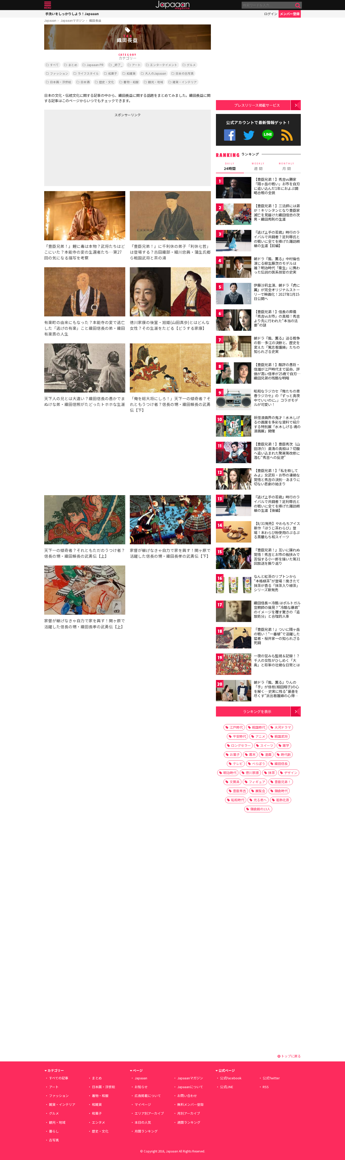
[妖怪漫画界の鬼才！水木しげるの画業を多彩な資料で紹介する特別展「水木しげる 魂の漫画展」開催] (233, 426)
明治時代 (229, 772)
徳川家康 (252, 772)
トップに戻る (290, 1056)
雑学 (286, 745)
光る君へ (260, 799)
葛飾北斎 (282, 799)
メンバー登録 (290, 13)
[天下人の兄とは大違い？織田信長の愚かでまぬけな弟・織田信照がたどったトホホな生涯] (84, 368)
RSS (287, 135)
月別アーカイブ (188, 1113)
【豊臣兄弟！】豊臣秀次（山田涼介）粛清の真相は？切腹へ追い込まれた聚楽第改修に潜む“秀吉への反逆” (277, 450)
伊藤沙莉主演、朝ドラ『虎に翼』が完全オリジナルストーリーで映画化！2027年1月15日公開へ (277, 291)
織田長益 (95, 20)
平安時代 (239, 736)
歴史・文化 (106, 82)
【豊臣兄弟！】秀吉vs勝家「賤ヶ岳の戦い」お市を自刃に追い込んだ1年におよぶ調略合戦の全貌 (277, 185)
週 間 (258, 166)
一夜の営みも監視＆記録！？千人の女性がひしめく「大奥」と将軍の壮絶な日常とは (277, 660)
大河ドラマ (283, 727)
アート (136, 65)
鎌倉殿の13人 (260, 809)
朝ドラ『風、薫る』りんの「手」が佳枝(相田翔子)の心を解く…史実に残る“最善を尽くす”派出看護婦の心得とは (276, 691)
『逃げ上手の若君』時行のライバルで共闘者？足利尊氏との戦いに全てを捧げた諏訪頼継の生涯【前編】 (277, 238)
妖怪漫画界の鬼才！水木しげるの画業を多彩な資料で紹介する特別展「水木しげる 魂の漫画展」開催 (277, 424)
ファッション (59, 73)
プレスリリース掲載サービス (257, 105)
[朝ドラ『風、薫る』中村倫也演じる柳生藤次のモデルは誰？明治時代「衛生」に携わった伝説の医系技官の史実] (233, 267)
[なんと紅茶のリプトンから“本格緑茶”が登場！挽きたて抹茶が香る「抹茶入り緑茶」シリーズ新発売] (233, 585)
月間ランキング (146, 1131)
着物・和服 (131, 82)
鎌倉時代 (281, 790)
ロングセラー (241, 745)
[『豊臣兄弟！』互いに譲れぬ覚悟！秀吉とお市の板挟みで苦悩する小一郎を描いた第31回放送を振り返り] (233, 559)
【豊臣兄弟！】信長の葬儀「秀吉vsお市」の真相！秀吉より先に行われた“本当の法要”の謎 (277, 318)
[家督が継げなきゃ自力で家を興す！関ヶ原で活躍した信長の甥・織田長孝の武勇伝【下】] (170, 520)
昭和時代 (237, 799)
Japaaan (172, 5)
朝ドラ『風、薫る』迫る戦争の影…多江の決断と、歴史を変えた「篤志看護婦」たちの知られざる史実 (277, 344)
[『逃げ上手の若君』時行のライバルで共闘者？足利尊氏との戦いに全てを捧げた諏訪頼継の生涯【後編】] (233, 506)
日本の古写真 (185, 73)
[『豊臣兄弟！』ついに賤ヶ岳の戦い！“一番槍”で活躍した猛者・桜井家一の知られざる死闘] (233, 638)
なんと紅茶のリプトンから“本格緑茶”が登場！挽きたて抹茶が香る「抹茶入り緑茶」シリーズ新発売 (277, 583)
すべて (54, 65)
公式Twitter (249, 135)
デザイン (290, 772)
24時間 (230, 166)
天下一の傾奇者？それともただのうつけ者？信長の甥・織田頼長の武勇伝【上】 (84, 553)
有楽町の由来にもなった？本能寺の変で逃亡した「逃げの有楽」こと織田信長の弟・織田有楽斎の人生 (84, 328)
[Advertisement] (86, 150)
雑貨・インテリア (185, 82)
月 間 (286, 166)
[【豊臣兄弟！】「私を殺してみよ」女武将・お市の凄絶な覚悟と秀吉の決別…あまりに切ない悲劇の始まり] (233, 479)
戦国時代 (258, 727)
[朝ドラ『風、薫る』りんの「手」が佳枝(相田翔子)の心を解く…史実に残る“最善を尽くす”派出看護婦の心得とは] (233, 691)
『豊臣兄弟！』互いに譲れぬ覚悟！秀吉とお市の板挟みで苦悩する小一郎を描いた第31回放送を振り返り (277, 556)
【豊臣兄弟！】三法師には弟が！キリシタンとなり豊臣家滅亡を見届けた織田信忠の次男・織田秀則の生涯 (277, 212)
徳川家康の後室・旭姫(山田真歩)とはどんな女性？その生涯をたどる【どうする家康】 (170, 325)
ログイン (270, 13)
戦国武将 (281, 736)
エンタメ (98, 1122)
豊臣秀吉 (239, 790)
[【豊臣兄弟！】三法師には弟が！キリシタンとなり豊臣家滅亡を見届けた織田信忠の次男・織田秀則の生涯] (233, 214)
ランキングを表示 (257, 711)
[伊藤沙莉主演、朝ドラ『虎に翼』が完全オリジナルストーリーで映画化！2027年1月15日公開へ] (233, 294)
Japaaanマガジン (73, 20)
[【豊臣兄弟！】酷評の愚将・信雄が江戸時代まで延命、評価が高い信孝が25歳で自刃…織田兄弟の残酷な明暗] (233, 373)
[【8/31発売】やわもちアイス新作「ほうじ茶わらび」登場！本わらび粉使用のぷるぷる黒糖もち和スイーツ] (233, 532)
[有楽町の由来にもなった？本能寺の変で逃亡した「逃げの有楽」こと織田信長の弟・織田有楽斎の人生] (84, 292)
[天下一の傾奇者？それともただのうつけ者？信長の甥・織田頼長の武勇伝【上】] (84, 520)
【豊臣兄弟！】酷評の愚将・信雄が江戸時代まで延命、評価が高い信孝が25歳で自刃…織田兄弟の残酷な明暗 (277, 371)
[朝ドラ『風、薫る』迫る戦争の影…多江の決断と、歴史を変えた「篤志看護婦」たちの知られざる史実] (233, 347)
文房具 (234, 781)
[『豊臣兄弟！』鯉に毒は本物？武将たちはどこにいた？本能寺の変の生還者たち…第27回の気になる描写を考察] (84, 216)
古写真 (54, 1140)
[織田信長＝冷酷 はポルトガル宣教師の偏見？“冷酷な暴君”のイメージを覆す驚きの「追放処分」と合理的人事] (233, 612)
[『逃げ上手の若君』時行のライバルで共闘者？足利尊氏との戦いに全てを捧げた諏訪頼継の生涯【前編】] (233, 241)
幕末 (252, 754)
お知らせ (141, 1086)
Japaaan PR (95, 65)
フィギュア (257, 781)
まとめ (72, 65)
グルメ (191, 65)
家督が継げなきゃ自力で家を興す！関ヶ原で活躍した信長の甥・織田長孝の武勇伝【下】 (170, 553)
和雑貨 (131, 73)
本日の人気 (143, 1122)
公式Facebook (229, 135)
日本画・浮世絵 (60, 82)
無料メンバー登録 (190, 1104)
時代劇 (286, 754)
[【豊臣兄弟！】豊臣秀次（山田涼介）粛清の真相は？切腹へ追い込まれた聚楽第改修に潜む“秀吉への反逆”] (233, 453)
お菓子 (235, 754)
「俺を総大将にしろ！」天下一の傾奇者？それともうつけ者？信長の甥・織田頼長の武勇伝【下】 (170, 404)
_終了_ (117, 65)
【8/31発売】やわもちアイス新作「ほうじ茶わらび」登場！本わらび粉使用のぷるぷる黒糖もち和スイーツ (277, 530)
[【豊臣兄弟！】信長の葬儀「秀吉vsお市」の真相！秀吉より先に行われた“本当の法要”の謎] (233, 320)
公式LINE (268, 135)
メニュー (47, 5)
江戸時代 (236, 727)
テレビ (238, 763)
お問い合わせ (187, 1095)
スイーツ (266, 745)
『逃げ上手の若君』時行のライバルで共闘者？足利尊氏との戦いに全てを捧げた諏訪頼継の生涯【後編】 (277, 503)
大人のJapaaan (155, 73)
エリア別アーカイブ (149, 1113)
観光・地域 (155, 82)
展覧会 (260, 790)
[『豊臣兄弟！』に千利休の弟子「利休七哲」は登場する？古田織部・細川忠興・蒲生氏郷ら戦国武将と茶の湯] (170, 216)
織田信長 (281, 763)
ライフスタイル (88, 73)
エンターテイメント (163, 65)
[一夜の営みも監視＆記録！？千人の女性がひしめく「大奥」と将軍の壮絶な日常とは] (233, 664)
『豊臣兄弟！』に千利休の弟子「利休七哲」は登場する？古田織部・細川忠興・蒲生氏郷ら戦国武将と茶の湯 (170, 251)
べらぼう (258, 763)
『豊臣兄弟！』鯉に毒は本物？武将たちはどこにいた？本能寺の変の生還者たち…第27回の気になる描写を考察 (84, 251)
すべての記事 (58, 1078)
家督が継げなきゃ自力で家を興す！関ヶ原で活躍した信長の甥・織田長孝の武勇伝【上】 (84, 623)
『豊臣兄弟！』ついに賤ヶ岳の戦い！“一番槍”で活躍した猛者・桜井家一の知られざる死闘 (277, 636)
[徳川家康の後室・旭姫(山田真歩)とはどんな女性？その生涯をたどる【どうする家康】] (170, 292)
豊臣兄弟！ (283, 781)
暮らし (54, 1131)
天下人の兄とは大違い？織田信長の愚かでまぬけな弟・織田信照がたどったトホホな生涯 (84, 401)
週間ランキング (188, 1122)
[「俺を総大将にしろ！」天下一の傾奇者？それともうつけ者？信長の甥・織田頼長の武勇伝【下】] (170, 368)
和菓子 (112, 73)
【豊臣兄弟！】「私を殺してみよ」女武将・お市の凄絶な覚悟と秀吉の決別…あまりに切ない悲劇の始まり (277, 477)
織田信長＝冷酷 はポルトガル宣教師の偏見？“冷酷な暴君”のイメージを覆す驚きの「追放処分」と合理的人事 (277, 609)
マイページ (143, 1104)
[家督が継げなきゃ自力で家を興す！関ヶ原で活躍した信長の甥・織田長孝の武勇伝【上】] (84, 591)
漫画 (268, 754)
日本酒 (85, 82)
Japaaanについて (190, 1086)
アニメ (260, 736)
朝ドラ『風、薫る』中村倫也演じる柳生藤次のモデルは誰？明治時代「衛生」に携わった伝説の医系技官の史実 (277, 265)
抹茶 (271, 772)
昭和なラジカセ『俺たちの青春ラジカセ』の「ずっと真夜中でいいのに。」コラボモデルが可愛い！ (277, 397)
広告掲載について (148, 1095)
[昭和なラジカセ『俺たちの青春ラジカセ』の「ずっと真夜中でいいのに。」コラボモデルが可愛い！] (233, 400)
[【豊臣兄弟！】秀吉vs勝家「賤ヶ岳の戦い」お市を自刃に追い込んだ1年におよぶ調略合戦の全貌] (233, 188)
